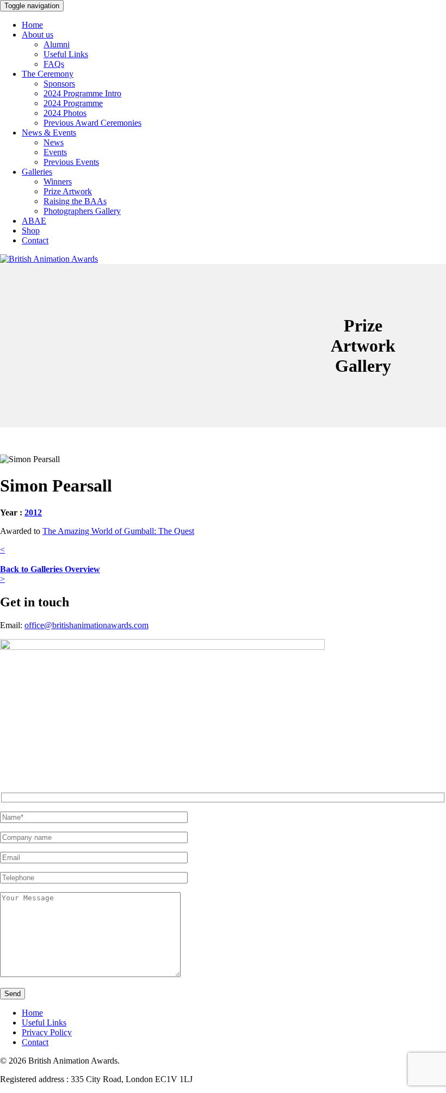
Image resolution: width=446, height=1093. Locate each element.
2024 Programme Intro (82, 93)
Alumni (57, 44)
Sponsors (59, 83)
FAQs (54, 64)
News (54, 142)
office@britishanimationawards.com (86, 625)
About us (37, 34)
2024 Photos (65, 113)
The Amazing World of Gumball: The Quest (118, 531)
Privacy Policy (47, 1032)
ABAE (34, 220)
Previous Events (71, 162)
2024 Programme (73, 103)
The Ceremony (47, 73)
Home (32, 24)
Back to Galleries (50, 569)
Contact (35, 240)
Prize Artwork (68, 191)
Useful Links (66, 54)
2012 (33, 512)
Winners (58, 181)
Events (55, 152)
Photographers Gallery (82, 211)
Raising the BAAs (75, 201)
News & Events (49, 132)
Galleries (37, 171)
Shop (31, 230)
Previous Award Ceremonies (92, 122)
